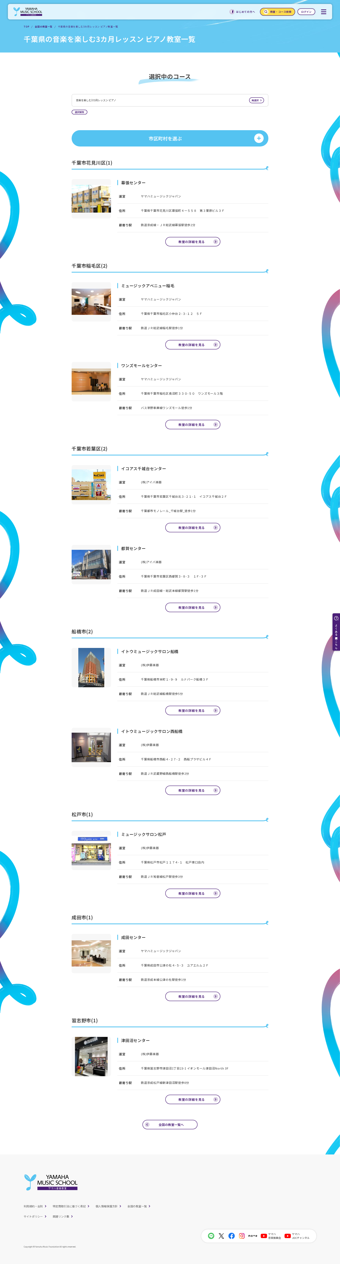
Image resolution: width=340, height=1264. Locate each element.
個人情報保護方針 (107, 1206)
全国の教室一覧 (44, 26)
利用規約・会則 (33, 1206)
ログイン (306, 12)
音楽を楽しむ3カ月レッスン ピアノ (167, 100)
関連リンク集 (61, 1216)
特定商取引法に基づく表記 (69, 1206)
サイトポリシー (33, 1216)
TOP (26, 26)
